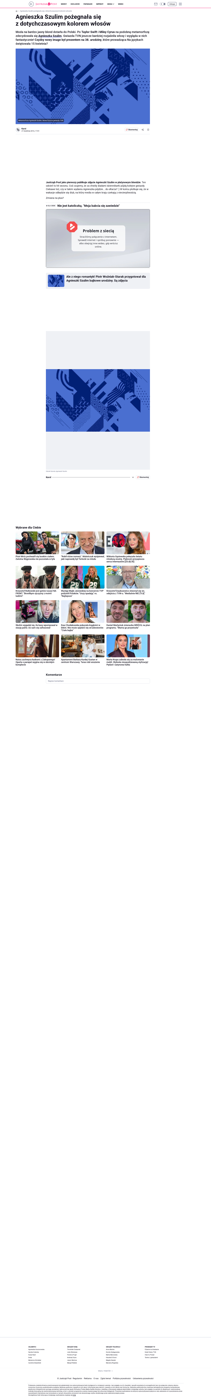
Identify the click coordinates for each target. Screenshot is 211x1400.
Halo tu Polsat (149, 1355)
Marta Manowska (111, 1355)
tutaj (74, 1395)
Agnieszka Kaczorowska (36, 1349)
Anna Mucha (110, 1349)
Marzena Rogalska (112, 1363)
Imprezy (99, 4)
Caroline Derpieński (34, 1363)
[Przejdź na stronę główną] (31, 6)
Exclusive (75, 4)
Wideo (120, 4)
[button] (163, 4)
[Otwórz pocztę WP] (156, 4)
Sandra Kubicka (33, 1352)
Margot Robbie (72, 1363)
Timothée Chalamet (73, 1349)
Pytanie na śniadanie (152, 1349)
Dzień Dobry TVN (150, 1352)
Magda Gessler (111, 1360)
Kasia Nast (32, 1355)
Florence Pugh (72, 1355)
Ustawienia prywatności (142, 1378)
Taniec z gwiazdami (151, 1357)
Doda (30, 1357)
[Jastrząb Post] (48, 4)
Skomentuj (133, 130)
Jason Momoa (72, 1360)
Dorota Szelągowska (113, 1352)
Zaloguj (172, 4)
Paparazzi (88, 4)
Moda (109, 4)
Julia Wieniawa (72, 1352)
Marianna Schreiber (34, 1360)
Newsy (64, 4)
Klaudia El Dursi (111, 1357)
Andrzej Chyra (71, 1357)
